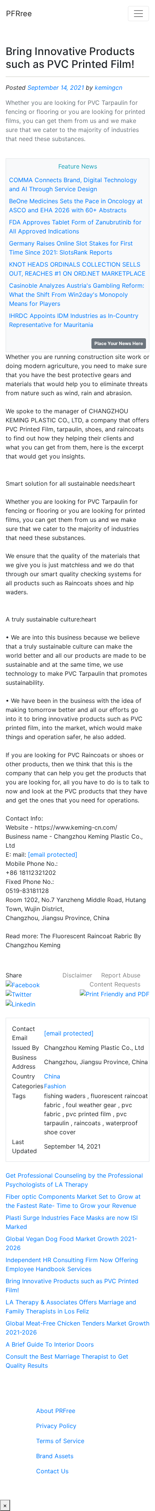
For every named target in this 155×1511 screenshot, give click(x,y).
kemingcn (108, 87)
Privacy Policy (56, 1426)
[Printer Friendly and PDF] (114, 993)
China (52, 1076)
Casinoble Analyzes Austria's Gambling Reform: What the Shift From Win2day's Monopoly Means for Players (76, 294)
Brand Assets (54, 1456)
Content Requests (115, 984)
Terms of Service (60, 1441)
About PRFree (55, 1410)
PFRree (19, 13)
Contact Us (52, 1471)
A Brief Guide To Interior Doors (50, 1344)
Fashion (55, 1086)
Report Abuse (120, 975)
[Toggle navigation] (138, 13)
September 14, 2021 (55, 87)
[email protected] (53, 854)
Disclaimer (77, 975)
